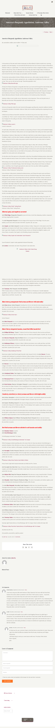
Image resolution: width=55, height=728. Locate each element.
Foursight (6, 451)
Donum (6, 364)
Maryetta (7, 480)
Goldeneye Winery (9, 343)
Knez (6, 305)
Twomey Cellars (9, 517)
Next (51, 32)
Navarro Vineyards (9, 338)
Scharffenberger (9, 433)
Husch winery (7, 384)
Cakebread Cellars (9, 373)
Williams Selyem (8, 418)
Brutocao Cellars (8, 504)
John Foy (5, 537)
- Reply (25, 590)
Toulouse (6, 289)
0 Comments (17, 537)
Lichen (6, 246)
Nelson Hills (8, 474)
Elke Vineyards (10, 485)
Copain (6, 226)
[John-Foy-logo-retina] (27, 6)
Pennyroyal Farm (9, 379)
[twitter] (52, 2)
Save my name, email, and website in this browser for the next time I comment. (21, 677)
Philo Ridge (8, 215)
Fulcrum (43, 354)
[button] (41, 15)
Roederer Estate (9, 431)
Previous (46, 32)
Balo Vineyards (9, 321)
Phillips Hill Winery (9, 332)
